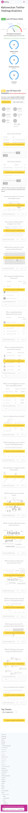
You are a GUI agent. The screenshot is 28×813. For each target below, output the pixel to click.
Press (3, 789)
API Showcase (5, 770)
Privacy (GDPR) (5, 790)
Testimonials (6, 798)
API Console (4, 772)
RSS (4, 800)
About (3, 783)
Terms (3, 792)
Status (3, 787)
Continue (20, 809)
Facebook (5, 804)
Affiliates (4, 781)
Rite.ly (3, 740)
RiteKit (3, 744)
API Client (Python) (6, 775)
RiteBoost (4, 738)
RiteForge (4, 736)
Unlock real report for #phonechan (14, 144)
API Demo (4, 768)
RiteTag (3, 742)
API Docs (4, 774)
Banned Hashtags (6, 745)
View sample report (18, 102)
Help (3, 785)
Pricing (3, 779)
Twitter (5, 802)
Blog (4, 796)
